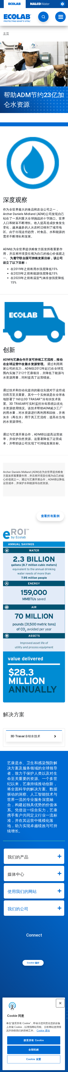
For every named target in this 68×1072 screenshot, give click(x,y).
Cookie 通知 (43, 1030)
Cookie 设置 (33, 1059)
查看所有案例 (50, 516)
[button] (43, 17)
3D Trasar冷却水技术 (25, 736)
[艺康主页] (15, 18)
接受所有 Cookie (34, 1040)
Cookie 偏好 (33, 963)
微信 (35, 948)
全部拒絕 (34, 1049)
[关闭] (60, 1003)
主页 (6, 33)
